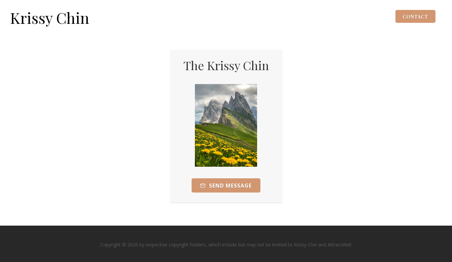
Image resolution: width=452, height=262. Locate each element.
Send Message (229, 185)
